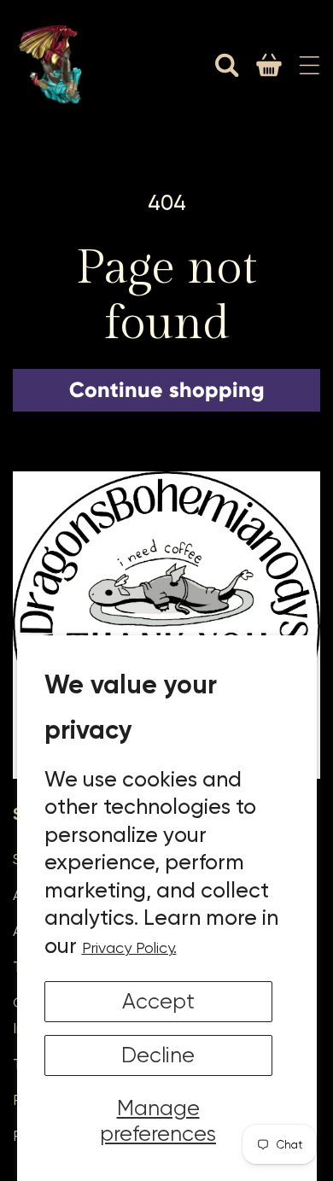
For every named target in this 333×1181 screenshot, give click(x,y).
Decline (158, 1055)
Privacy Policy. (129, 947)
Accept (158, 1001)
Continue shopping (167, 390)
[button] (227, 65)
